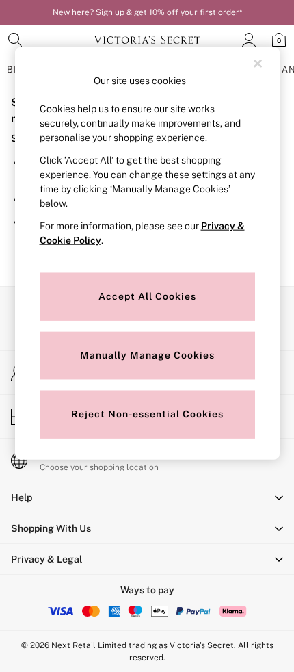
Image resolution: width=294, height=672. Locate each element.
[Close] (258, 64)
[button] (147, 497)
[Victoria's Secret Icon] (147, 40)
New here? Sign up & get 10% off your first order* (147, 12)
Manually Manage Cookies (147, 355)
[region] (147, 253)
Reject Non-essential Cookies (147, 414)
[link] (15, 40)
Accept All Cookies (147, 296)
